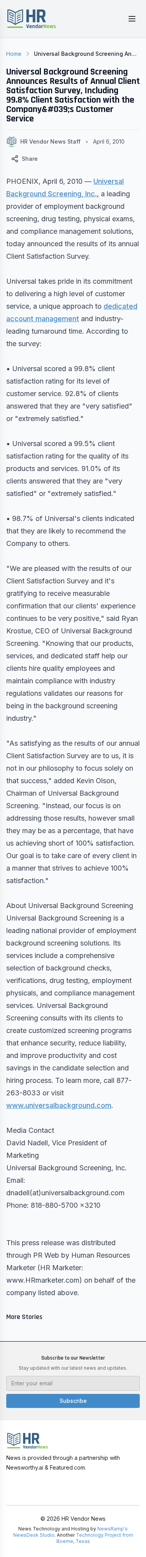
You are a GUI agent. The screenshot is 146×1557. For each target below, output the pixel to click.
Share (30, 158)
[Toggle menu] (132, 19)
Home (13, 53)
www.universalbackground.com (58, 1105)
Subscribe (73, 1400)
